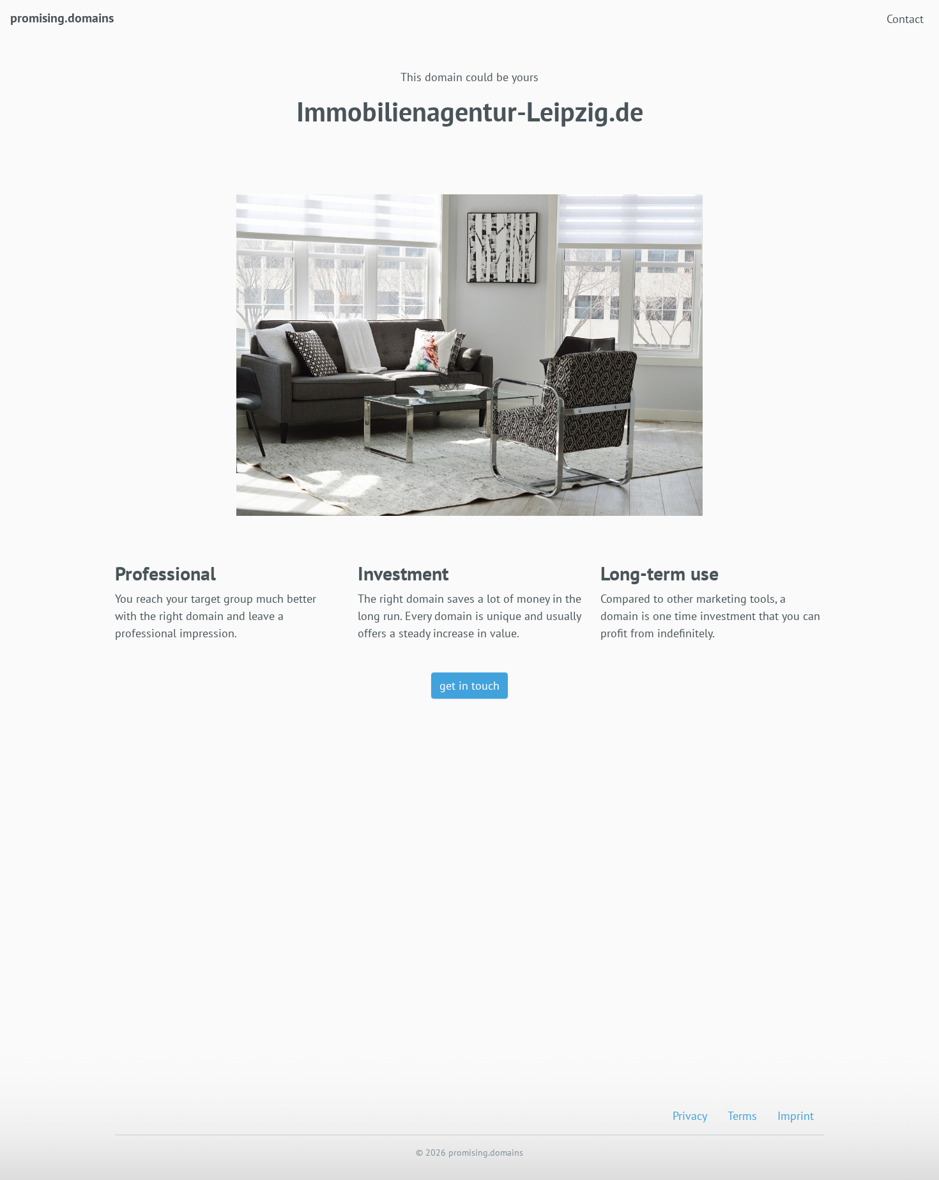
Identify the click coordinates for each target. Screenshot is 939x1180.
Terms (742, 1115)
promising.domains (62, 17)
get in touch (469, 685)
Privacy (690, 1115)
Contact (905, 19)
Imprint (795, 1115)
